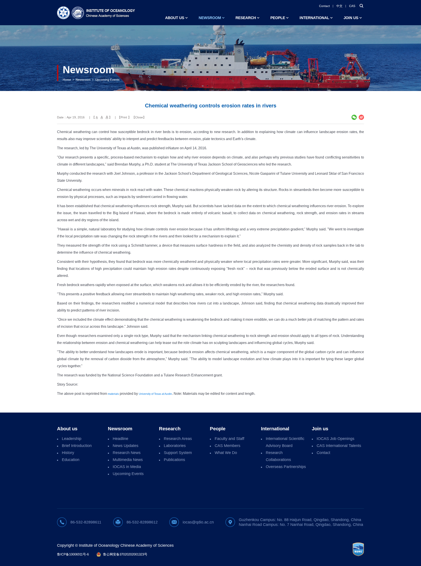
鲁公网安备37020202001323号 (125, 554)
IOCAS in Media (127, 467)
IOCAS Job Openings (335, 438)
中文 (339, 6)
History (68, 452)
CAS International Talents (339, 445)
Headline (120, 438)
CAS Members (227, 445)
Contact (324, 6)
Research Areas (178, 438)
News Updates (125, 445)
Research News (127, 452)
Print (124, 117)
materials (113, 393)
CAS (352, 6)
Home (67, 79)
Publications (174, 459)
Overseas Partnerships (286, 467)
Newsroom (210, 18)
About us (174, 18)
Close (139, 117)
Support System (178, 452)
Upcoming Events (107, 79)
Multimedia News (128, 459)
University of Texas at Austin (155, 393)
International (314, 18)
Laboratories (175, 445)
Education (70, 459)
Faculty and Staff (229, 438)
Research (245, 18)
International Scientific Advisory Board (285, 442)
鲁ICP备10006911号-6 (73, 554)
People (277, 18)
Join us (351, 18)
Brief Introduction (77, 445)
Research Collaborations (278, 456)
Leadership (71, 438)
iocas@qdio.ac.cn (198, 522)
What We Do (226, 452)
